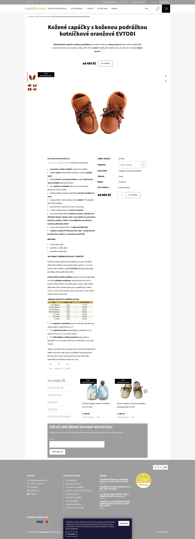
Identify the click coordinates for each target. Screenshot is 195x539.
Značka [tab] (52, 409)
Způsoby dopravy (72, 494)
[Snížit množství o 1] (124, 196)
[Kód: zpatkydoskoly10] (97, 390)
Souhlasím (124, 523)
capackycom (35, 490)
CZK (32, 2)
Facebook (33, 487)
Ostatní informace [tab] (59, 416)
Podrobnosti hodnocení (79, 163)
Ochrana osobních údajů (75, 507)
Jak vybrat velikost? (73, 484)
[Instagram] (160, 467)
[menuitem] (57, 8)
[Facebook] (165, 76)
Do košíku (105, 63)
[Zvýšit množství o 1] (124, 193)
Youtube (33, 494)
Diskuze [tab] (52, 402)
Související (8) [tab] (56, 380)
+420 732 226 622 (36, 483)
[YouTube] (165, 467)
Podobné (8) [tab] (55, 388)
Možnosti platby (72, 501)
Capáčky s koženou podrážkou (130, 171)
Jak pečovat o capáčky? (75, 487)
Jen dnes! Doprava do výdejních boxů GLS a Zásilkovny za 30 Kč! (114, 481)
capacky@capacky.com (38, 480)
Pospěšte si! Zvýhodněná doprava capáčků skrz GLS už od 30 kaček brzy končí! (115, 504)
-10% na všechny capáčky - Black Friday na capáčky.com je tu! (114, 495)
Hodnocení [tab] (54, 395)
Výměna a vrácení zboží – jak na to (79, 490)
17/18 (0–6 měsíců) (88, 417)
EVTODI (121, 158)
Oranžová (122, 182)
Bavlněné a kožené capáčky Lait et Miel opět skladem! (115, 488)
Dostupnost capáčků (73, 497)
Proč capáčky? (71, 480)
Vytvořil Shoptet (162, 532)
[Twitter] (165, 81)
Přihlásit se (57, 452)
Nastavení (71, 534)
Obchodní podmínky (73, 504)
